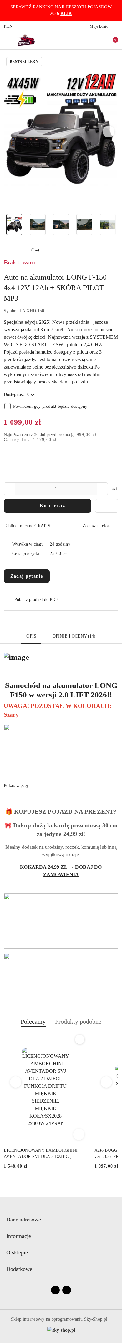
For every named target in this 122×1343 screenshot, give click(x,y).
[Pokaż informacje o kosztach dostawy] (71, 553)
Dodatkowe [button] (19, 1269)
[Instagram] (66, 1290)
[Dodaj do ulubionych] (106, 506)
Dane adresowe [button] (23, 1219)
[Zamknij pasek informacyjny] (115, 10)
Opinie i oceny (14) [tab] (74, 636)
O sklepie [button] (17, 1252)
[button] (109, 131)
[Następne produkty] (106, 1082)
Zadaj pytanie (26, 576)
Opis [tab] (31, 636)
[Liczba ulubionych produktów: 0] (97, 41)
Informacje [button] (18, 1236)
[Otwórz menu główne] (7, 40)
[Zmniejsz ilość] (8, 489)
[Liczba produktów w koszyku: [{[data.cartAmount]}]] (111, 41)
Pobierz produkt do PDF (36, 599)
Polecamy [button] (33, 1021)
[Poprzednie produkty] (16, 1082)
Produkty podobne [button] (78, 1021)
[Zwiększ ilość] (103, 489)
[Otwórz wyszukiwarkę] (84, 41)
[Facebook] (55, 1290)
